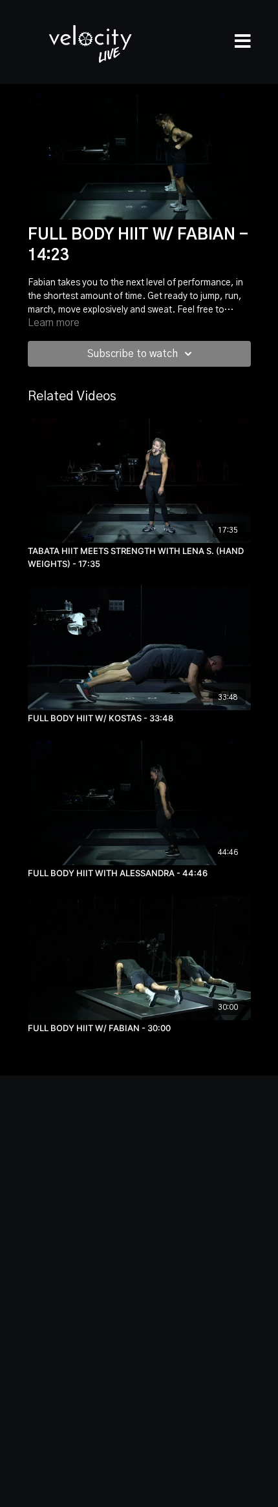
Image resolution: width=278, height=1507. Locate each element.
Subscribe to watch (132, 354)
